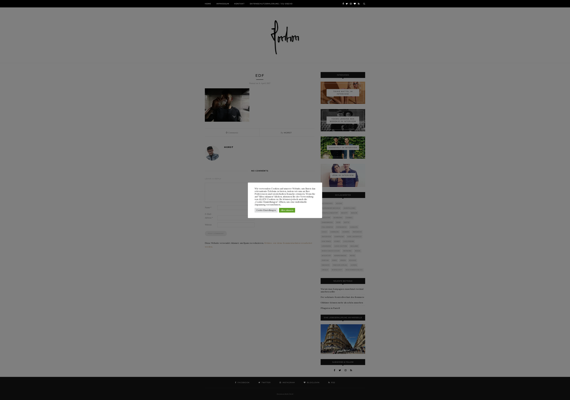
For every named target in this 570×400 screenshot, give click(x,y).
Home (208, 4)
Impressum (222, 4)
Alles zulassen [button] (287, 210)
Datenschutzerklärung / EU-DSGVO (271, 4)
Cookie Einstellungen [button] (266, 210)
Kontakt (239, 4)
